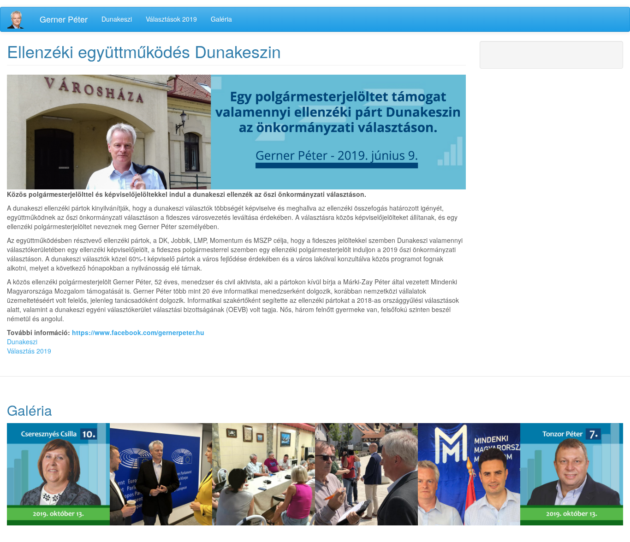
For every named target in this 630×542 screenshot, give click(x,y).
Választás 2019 (29, 350)
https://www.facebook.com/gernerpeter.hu (138, 332)
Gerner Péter (64, 19)
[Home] (20, 19)
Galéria (221, 19)
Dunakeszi (116, 19)
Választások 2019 (171, 19)
